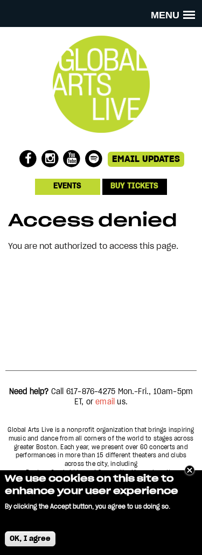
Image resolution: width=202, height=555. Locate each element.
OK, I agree (30, 539)
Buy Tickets (134, 186)
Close (189, 470)
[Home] (101, 138)
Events (67, 186)
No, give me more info (39, 518)
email (105, 402)
